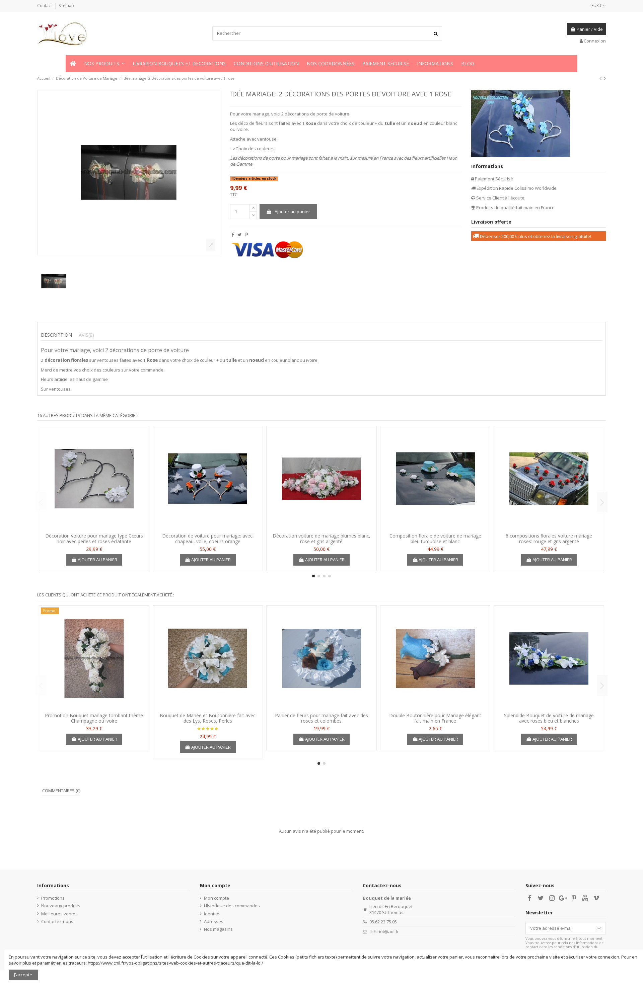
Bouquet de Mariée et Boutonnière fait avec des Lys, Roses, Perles (208, 718)
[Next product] (604, 78)
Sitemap (66, 5)
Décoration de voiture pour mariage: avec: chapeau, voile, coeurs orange (208, 538)
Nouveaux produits (60, 906)
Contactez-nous (57, 921)
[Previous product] (601, 78)
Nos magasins (218, 929)
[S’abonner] (598, 928)
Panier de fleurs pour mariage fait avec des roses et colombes (321, 718)
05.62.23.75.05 (383, 922)
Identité (211, 914)
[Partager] (232, 235)
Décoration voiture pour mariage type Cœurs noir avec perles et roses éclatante (94, 538)
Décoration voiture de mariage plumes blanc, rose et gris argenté (321, 538)
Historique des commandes (232, 906)
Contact (45, 5)
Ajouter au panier (292, 212)
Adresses (213, 921)
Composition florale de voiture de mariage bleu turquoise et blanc (435, 538)
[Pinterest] (246, 235)
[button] (104, 63)
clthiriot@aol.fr (384, 931)
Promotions (53, 898)
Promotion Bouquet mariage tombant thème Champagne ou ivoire (94, 718)
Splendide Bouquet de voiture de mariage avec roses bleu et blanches (549, 718)
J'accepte (23, 975)
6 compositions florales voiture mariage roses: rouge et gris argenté (549, 538)
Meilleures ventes (59, 914)
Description (56, 335)
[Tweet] (239, 235)
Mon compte (216, 898)
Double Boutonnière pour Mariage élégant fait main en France (435, 718)
